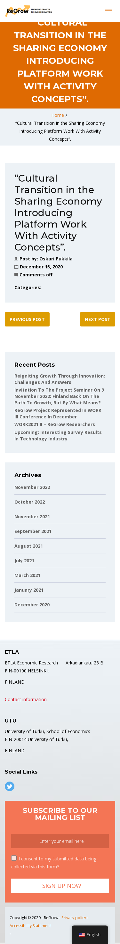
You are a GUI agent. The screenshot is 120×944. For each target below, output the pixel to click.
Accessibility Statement (30, 925)
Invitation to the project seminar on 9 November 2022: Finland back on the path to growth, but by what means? (59, 396)
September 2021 (33, 531)
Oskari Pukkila (56, 259)
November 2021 (32, 516)
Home (57, 115)
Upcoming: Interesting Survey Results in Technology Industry (58, 435)
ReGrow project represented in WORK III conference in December (57, 413)
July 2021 (24, 561)
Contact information (26, 699)
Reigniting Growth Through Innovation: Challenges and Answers (59, 379)
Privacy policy (73, 917)
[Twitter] (9, 786)
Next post (97, 319)
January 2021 (29, 590)
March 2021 (27, 575)
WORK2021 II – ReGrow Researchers (54, 424)
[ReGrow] (29, 11)
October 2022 (29, 502)
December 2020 (32, 605)
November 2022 (32, 487)
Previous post (27, 319)
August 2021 (28, 546)
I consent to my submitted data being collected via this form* (53, 863)
